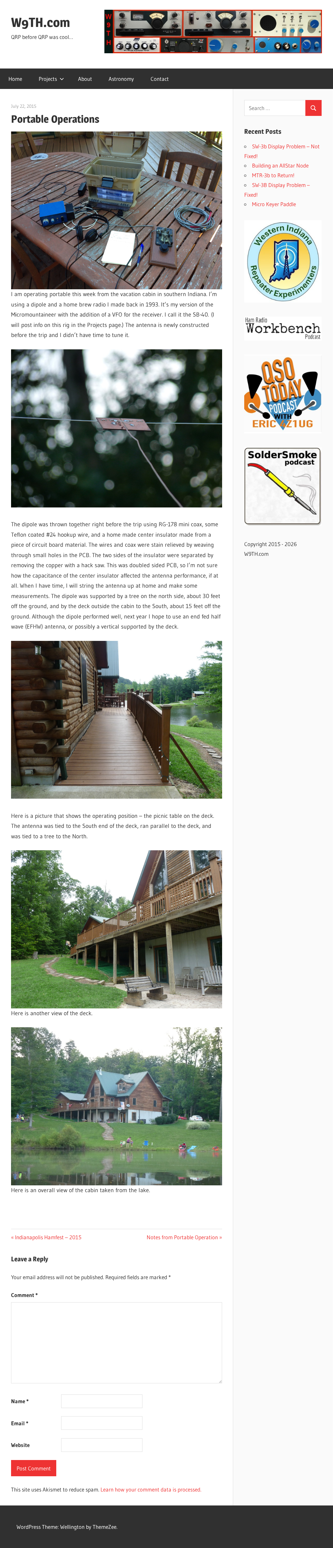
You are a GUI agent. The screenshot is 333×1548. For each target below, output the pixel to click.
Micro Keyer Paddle (274, 204)
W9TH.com (40, 22)
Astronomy (121, 78)
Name (20, 1401)
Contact (160, 78)
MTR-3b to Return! (273, 175)
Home (15, 78)
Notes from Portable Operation (182, 1237)
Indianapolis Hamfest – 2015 (48, 1237)
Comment (24, 1295)
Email (19, 1423)
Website (20, 1445)
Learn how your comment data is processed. (150, 1489)
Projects (48, 78)
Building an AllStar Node (280, 165)
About (85, 78)
